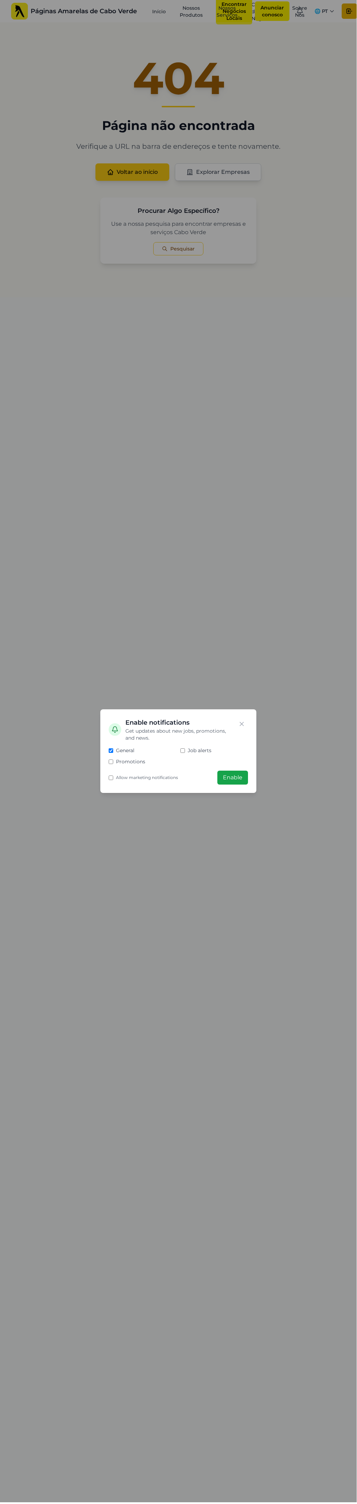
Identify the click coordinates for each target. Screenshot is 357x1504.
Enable (232, 777)
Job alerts (199, 750)
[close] (241, 724)
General (125, 750)
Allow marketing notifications (147, 777)
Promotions (130, 761)
